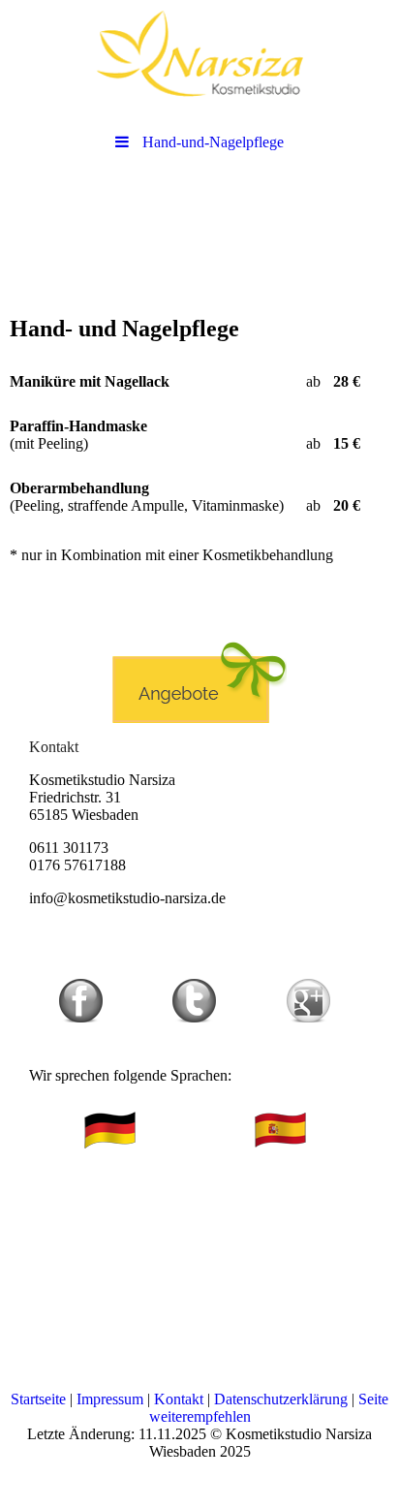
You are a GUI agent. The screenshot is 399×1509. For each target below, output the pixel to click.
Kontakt (178, 1399)
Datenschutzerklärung (281, 1399)
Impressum (110, 1399)
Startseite (38, 1399)
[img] (199, 53)
